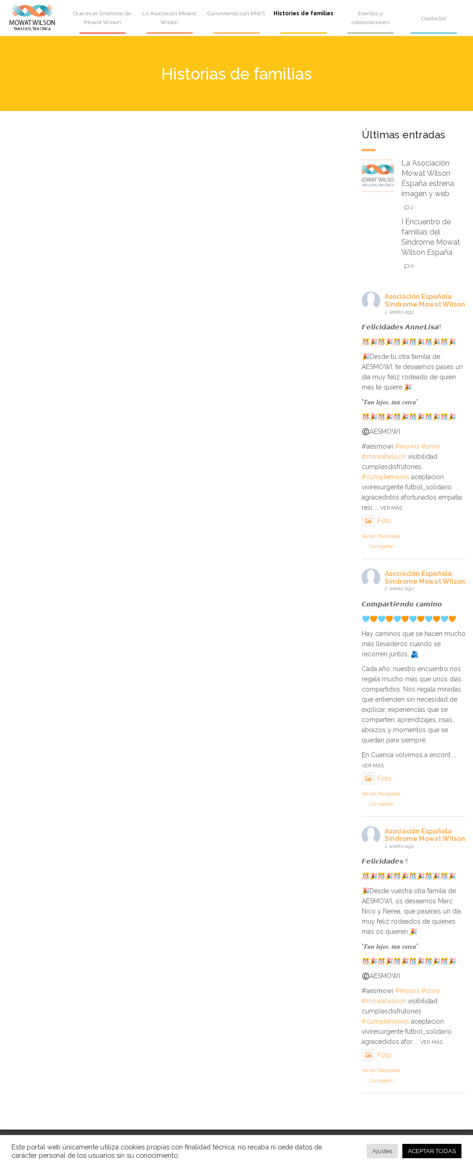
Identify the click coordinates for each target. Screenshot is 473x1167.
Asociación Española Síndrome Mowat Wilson (425, 300)
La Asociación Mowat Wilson (169, 17)
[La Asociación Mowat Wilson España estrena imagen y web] (378, 175)
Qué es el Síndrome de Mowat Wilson (102, 17)
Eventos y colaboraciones (370, 17)
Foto (384, 521)
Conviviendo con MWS (236, 13)
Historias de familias (303, 13)
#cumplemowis (385, 477)
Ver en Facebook (381, 536)
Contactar (433, 18)
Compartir (381, 546)
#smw (430, 446)
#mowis (407, 446)
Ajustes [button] (382, 1151)
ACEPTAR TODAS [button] (432, 1151)
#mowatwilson (384, 456)
